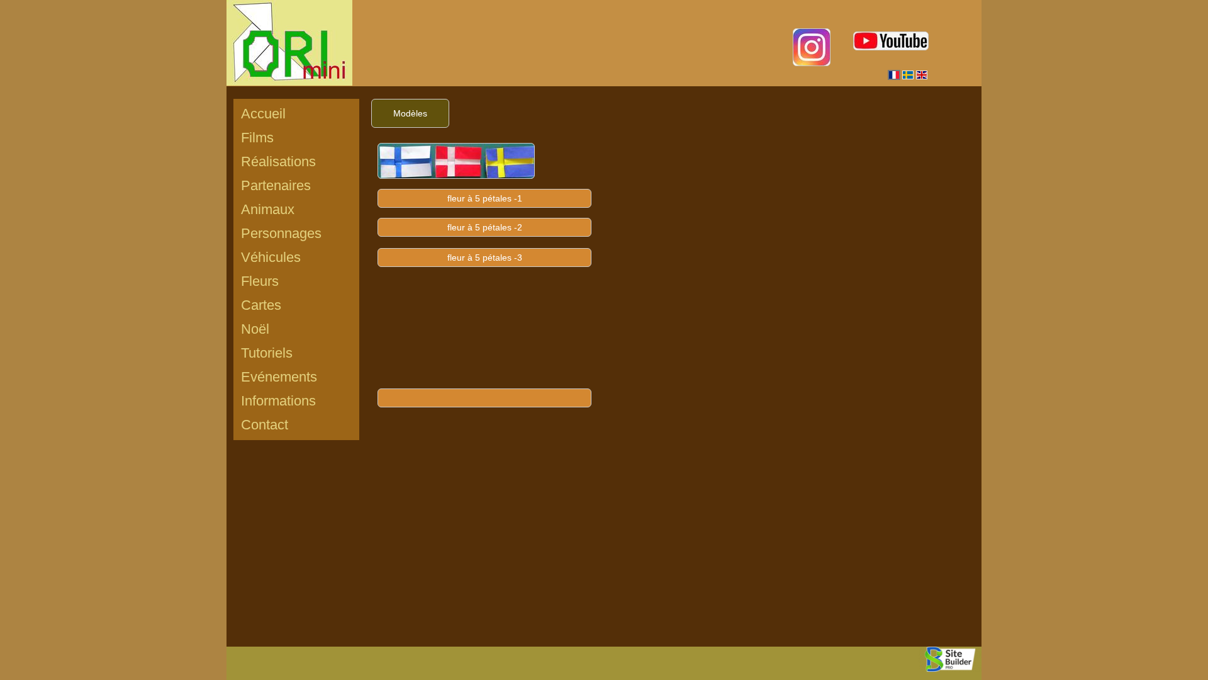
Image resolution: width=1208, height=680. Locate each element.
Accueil (263, 114)
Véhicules (271, 257)
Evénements (279, 377)
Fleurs (260, 281)
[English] (922, 75)
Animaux (267, 209)
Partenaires (276, 185)
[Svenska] (908, 75)
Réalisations (278, 161)
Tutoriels (267, 353)
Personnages (281, 233)
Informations (278, 401)
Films (257, 137)
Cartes (261, 305)
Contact (264, 425)
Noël (255, 329)
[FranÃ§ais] (894, 75)
